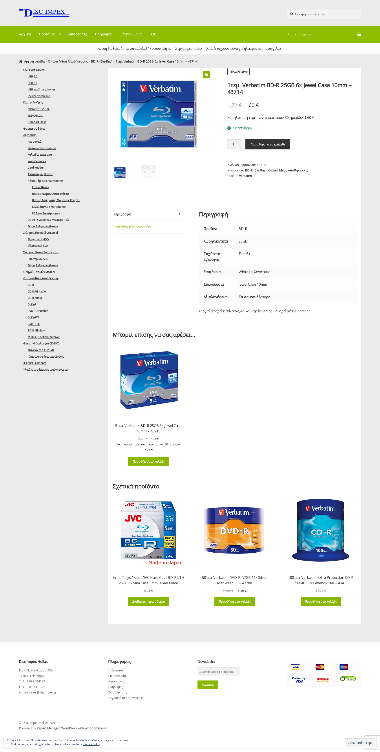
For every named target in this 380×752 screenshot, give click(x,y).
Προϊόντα (47, 34)
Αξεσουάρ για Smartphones (45, 181)
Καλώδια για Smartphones (49, 207)
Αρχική (25, 34)
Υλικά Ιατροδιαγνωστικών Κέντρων (45, 369)
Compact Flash (37, 122)
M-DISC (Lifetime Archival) (44, 337)
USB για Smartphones (41, 89)
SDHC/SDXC (35, 116)
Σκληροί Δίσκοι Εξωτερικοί (40, 233)
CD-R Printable (37, 291)
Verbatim (245, 176)
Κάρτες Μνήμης (33, 102)
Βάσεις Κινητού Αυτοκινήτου (50, 194)
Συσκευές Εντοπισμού (42, 148)
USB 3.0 (32, 83)
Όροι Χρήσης (117, 692)
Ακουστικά (34, 141)
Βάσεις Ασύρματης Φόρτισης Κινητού (56, 200)
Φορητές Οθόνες (34, 129)
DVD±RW (33, 317)
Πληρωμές (104, 34)
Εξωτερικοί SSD (38, 246)
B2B (153, 34)
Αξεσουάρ (30, 135)
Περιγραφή (122, 214)
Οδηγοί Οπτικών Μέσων (39, 272)
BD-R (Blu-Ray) (101, 61)
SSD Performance (39, 96)
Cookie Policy (91, 744)
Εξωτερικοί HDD (38, 239)
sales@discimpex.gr (43, 692)
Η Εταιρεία (115, 670)
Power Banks (40, 187)
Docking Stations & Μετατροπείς (48, 220)
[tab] (148, 214)
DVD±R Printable (38, 311)
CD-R (31, 285)
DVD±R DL (34, 324)
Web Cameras (37, 161)
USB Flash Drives (33, 70)
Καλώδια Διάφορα (40, 154)
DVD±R (32, 304)
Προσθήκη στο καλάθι (267, 144)
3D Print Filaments (34, 363)
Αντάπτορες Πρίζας (40, 174)
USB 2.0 (32, 76)
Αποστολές (78, 34)
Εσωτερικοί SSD (38, 259)
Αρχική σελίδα (34, 61)
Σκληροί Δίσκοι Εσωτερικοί (40, 252)
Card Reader (36, 167)
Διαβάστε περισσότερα (148, 601)
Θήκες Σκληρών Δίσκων (43, 226)
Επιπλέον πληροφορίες (132, 226)
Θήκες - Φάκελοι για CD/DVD (41, 343)
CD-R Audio (35, 298)
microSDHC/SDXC (39, 109)
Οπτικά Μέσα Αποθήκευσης (68, 61)
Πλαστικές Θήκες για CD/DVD (46, 357)
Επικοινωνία (131, 34)
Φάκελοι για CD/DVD (41, 350)
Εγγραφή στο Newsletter (126, 698)
